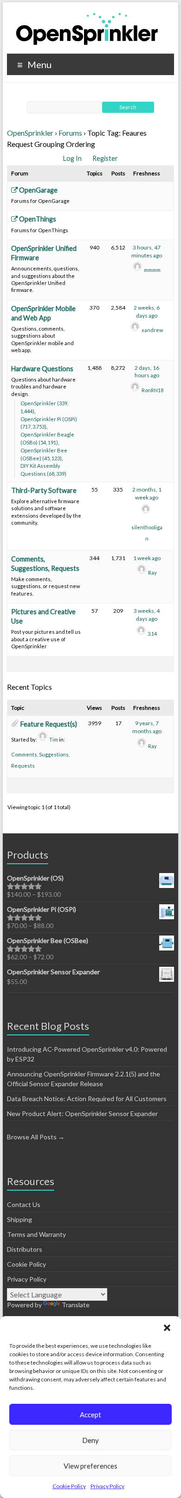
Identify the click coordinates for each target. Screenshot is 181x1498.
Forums (70, 132)
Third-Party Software (44, 490)
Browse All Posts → (36, 1137)
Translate (76, 1305)
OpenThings (37, 219)
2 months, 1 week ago (147, 493)
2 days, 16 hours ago (147, 371)
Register (105, 158)
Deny (90, 1440)
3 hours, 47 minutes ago (146, 251)
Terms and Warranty (36, 1234)
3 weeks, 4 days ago (147, 614)
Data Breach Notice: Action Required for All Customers (87, 1099)
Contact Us (23, 1204)
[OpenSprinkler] (87, 28)
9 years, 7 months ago (147, 727)
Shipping (19, 1219)
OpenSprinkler (30, 132)
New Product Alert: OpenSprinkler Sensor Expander (82, 1113)
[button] (167, 1327)
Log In (73, 158)
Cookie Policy (69, 1486)
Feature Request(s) (48, 724)
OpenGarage (38, 190)
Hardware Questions (42, 369)
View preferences (90, 1466)
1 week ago (147, 558)
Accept (90, 1414)
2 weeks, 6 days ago (147, 311)
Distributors (24, 1249)
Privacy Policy (107, 1486)
